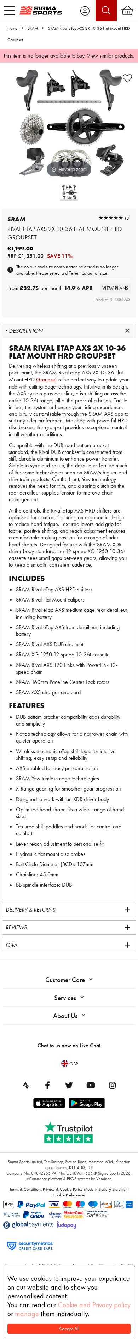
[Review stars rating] (110, 217)
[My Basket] (127, 10)
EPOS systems (78, 1179)
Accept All (69, 1329)
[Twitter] (69, 1085)
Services (65, 997)
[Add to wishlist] (127, 78)
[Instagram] (112, 1085)
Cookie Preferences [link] (69, 1195)
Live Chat (90, 1045)
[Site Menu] (9, 10)
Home (12, 28)
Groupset (46, 379)
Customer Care (65, 979)
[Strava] (25, 1085)
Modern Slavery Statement (106, 1189)
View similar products (110, 55)
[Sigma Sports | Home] (40, 10)
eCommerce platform (44, 1179)
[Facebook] (47, 1085)
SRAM (33, 28)
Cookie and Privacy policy (94, 1305)
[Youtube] (90, 1085)
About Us (65, 1015)
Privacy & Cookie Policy (63, 1189)
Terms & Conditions (26, 1189)
